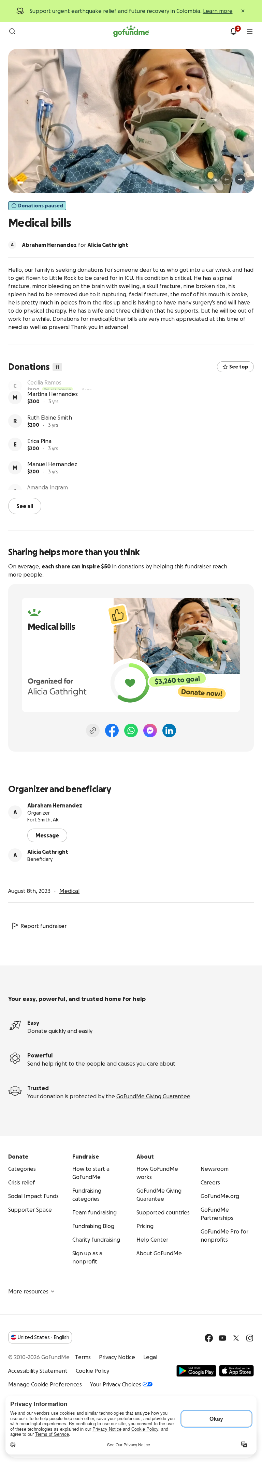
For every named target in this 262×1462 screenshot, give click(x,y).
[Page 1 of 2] (20, 183)
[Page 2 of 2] (27, 183)
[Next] (240, 179)
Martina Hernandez (52, 408)
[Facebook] (112, 729)
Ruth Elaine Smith (49, 431)
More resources (28, 1291)
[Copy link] (93, 729)
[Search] (12, 31)
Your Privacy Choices (115, 1384)
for (75, 245)
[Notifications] (233, 31)
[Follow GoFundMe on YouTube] (222, 1337)
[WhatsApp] (131, 729)
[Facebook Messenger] (150, 729)
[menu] (250, 31)
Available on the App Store (236, 1370)
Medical (69, 890)
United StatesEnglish (43, 1336)
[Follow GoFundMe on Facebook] (209, 1337)
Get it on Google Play (196, 1370)
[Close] (242, 10)
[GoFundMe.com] (131, 31)
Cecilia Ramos (44, 384)
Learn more (218, 11)
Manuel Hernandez (52, 478)
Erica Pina (39, 455)
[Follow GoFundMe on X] (236, 1337)
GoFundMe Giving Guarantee (153, 1095)
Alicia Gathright (47, 851)
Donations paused (40, 205)
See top (238, 367)
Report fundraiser (43, 925)
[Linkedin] (169, 729)
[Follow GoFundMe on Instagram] (250, 1337)
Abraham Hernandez (54, 805)
